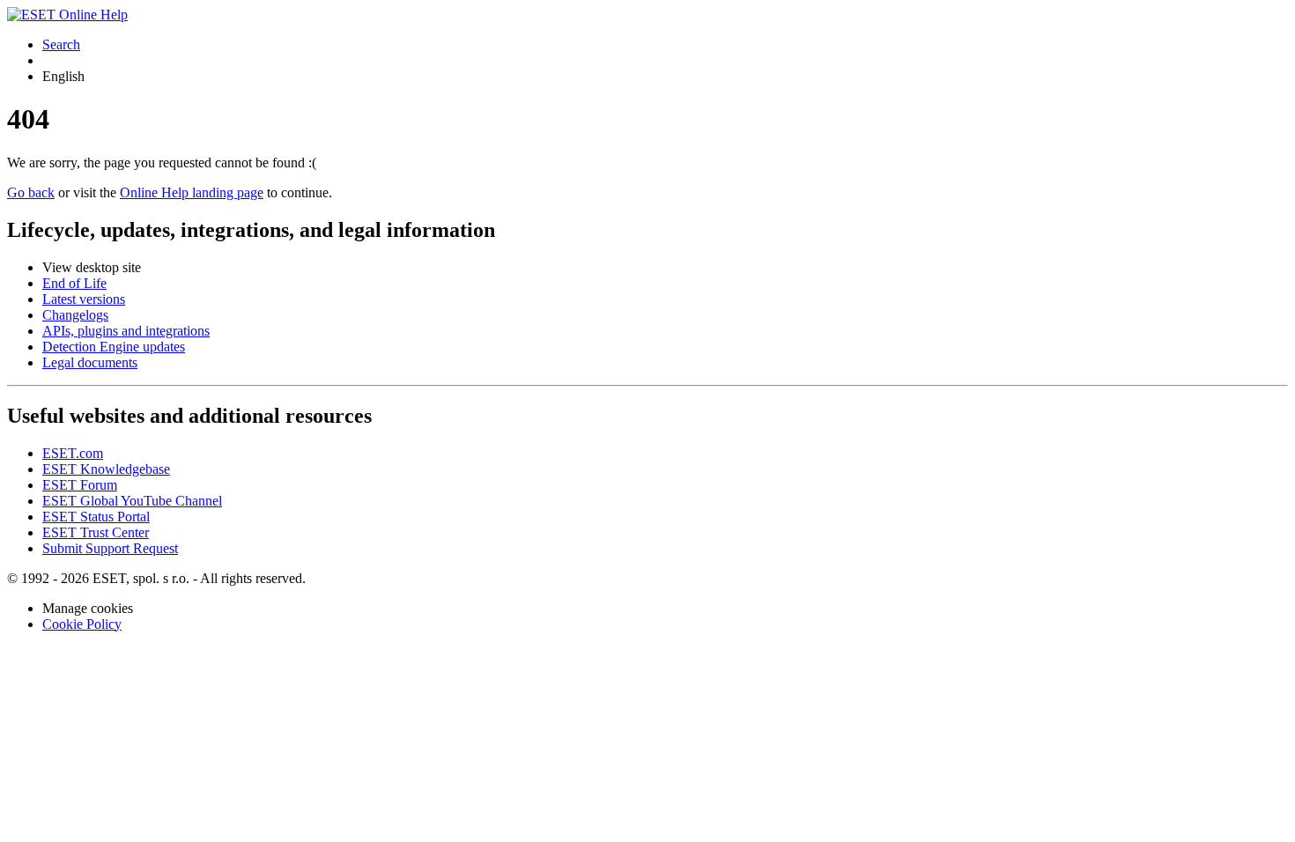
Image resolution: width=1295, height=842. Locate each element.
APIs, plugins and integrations (126, 330)
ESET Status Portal (96, 516)
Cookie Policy (82, 624)
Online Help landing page (191, 192)
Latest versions (83, 299)
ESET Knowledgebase (106, 469)
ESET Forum (79, 484)
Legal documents (89, 362)
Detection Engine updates (113, 346)
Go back (31, 192)
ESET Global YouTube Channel (132, 500)
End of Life (74, 283)
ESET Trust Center (95, 532)
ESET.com (72, 453)
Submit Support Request (110, 548)
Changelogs (75, 314)
